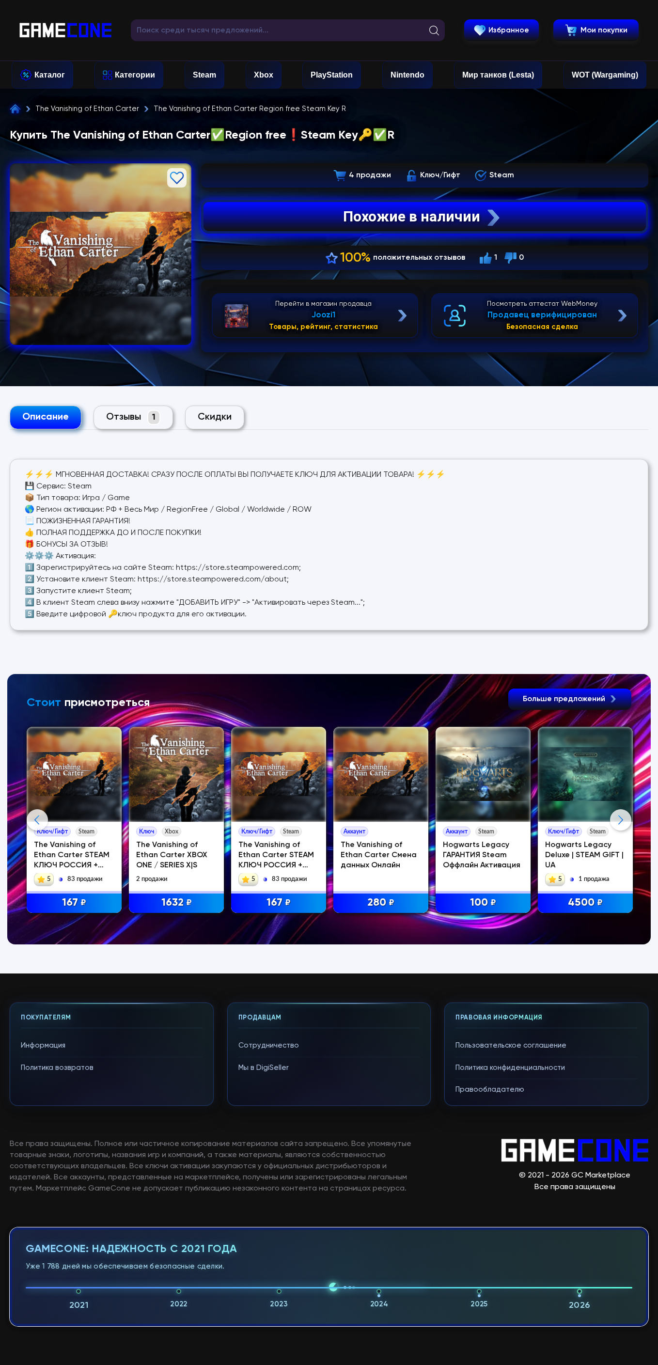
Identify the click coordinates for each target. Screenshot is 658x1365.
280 (380, 902)
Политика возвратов (57, 1067)
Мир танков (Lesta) (498, 75)
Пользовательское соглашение (510, 1045)
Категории (135, 75)
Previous (37, 820)
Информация (43, 1045)
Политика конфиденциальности (510, 1067)
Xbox (263, 75)
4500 (585, 902)
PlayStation (332, 75)
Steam (204, 75)
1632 (176, 902)
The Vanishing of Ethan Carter (87, 108)
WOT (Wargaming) (605, 75)
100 (483, 902)
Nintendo (407, 75)
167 (74, 902)
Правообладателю (489, 1089)
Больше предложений (565, 699)
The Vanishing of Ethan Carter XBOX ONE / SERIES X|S (171, 855)
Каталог (49, 75)
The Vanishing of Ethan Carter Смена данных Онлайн (379, 855)
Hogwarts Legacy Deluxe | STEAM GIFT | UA (584, 855)
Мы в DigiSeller (263, 1067)
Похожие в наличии (411, 216)
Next (620, 820)
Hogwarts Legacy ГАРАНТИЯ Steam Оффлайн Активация (481, 855)
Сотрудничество (268, 1045)
